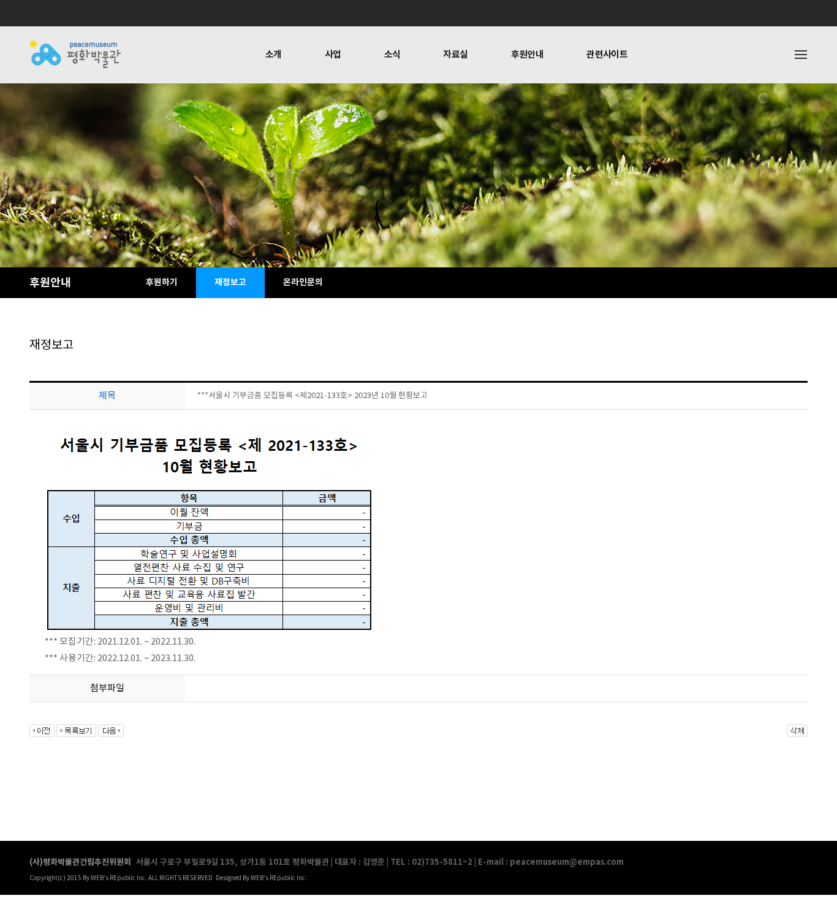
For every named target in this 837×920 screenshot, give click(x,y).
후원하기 (162, 282)
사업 (333, 54)
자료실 (455, 54)
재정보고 (230, 282)
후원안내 (527, 54)
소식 (392, 54)
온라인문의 (303, 282)
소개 (273, 54)
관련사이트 (606, 54)
